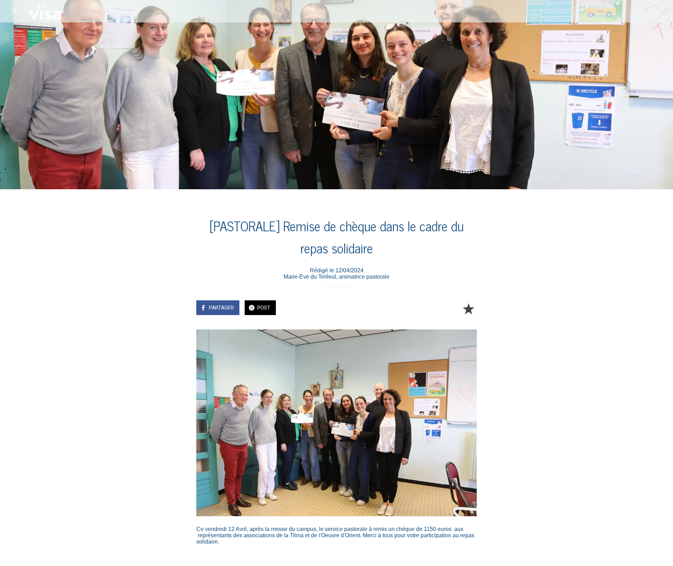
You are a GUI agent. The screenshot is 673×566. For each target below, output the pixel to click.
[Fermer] (14, 11)
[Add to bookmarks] (468, 308)
